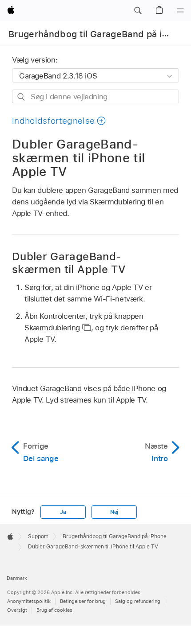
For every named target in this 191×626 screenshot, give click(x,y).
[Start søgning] (21, 97)
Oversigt (17, 610)
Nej (114, 512)
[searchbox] (95, 96)
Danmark (17, 578)
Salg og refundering (137, 601)
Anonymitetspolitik (29, 601)
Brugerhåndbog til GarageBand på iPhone (99, 34)
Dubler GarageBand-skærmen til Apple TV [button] (69, 263)
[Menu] (180, 10)
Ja (63, 512)
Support (38, 536)
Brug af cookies (54, 610)
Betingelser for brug (83, 601)
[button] (137, 10)
